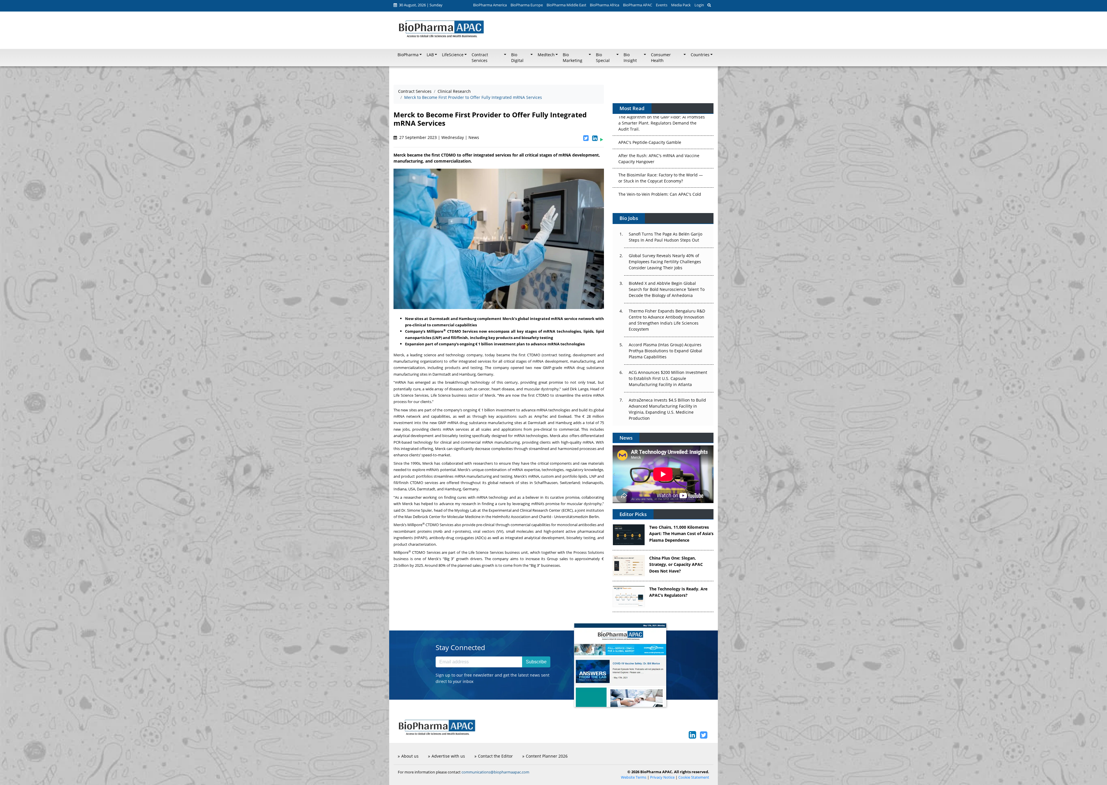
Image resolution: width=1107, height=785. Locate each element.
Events (661, 4)
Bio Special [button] (603, 57)
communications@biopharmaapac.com (495, 772)
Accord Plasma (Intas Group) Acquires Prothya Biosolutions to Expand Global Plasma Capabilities (665, 350)
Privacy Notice (662, 777)
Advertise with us (448, 756)
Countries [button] (700, 54)
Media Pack (681, 4)
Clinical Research (454, 91)
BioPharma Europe (527, 4)
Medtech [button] (546, 54)
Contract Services (415, 91)
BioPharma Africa (604, 4)
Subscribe (536, 661)
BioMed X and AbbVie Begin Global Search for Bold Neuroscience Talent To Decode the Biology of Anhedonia (667, 289)
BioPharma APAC (637, 4)
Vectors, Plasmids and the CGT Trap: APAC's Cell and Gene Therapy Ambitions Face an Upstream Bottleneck (660, 183)
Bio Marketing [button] (572, 57)
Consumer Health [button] (661, 57)
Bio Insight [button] (630, 57)
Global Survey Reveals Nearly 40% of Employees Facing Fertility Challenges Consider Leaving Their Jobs (665, 261)
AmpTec (541, 416)
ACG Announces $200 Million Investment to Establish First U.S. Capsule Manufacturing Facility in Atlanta (668, 378)
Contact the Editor (495, 756)
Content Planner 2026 (547, 756)
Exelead (564, 416)
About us (410, 756)
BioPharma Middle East (566, 4)
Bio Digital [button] (517, 57)
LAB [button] (430, 54)
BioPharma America (490, 4)
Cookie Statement (693, 777)
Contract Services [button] (480, 57)
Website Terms (633, 777)
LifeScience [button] (453, 54)
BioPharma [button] (408, 54)
